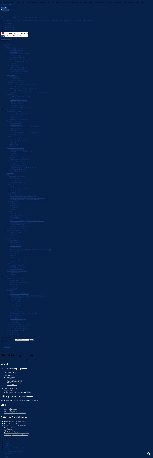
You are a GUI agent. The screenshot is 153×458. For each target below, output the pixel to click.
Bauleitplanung (15, 56)
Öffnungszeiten (15, 129)
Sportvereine (14, 207)
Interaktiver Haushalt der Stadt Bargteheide (24, 132)
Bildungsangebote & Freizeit (16, 177)
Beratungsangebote (13, 240)
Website (12, 385)
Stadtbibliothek (15, 179)
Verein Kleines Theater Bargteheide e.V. (23, 196)
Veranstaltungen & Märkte (15, 330)
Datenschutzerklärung (8, 4)
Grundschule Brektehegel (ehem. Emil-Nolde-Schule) (27, 221)
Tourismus (13, 234)
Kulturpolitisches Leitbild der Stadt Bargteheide (25, 84)
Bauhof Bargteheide (16, 50)
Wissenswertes (15, 79)
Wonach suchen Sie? (7, 339)
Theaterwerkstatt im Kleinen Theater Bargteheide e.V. (27, 198)
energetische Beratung (17, 163)
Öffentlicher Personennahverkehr (21, 102)
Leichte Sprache (6, 39)
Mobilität (10, 94)
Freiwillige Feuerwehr (17, 265)
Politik (9, 136)
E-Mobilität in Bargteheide (18, 100)
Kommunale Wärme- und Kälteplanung (23, 167)
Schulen (9, 211)
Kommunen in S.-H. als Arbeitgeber (15, 425)
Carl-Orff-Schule (15, 217)
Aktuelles (7, 277)
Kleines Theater (12, 194)
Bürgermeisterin (15, 123)
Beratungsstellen (15, 242)
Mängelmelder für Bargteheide (20, 107)
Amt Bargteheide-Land (11, 423)
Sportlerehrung (15, 209)
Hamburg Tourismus (17, 236)
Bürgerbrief (14, 288)
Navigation (16, 301)
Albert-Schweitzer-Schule (18, 213)
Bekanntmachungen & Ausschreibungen (20, 325)
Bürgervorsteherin (16, 146)
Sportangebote (12, 202)
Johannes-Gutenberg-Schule (19, 227)
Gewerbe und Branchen (18, 69)
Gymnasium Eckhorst (17, 225)
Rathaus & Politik (9, 109)
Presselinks (13, 286)
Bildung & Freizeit (9, 175)
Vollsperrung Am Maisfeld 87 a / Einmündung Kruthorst (19, 17)
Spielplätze (13, 275)
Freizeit (15, 309)
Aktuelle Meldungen (16, 280)
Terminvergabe (15, 131)
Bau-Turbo (13, 63)
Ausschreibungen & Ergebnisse (20, 328)
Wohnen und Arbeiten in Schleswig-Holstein (24, 313)
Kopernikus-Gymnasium (18, 228)
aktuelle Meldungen (16, 190)
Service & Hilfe (11, 290)
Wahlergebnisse (15, 284)
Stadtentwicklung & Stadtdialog (20, 59)
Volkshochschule (15, 180)
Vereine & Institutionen (17, 261)
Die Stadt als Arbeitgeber (18, 319)
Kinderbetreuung (15, 273)
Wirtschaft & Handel (13, 65)
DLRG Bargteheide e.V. (17, 267)
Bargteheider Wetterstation (19, 292)
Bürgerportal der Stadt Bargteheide (21, 113)
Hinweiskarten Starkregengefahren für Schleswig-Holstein (28, 296)
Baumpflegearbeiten (16, 171)
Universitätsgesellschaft (17, 182)
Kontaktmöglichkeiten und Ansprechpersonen (25, 127)
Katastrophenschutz (16, 269)
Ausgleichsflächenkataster (18, 150)
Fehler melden (8, 453)
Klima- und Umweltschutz (15, 148)
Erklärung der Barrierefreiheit (13, 451)
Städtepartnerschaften (17, 81)
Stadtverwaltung (15, 125)
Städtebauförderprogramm (19, 61)
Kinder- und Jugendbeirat (18, 140)
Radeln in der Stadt (16, 104)
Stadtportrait (11, 75)
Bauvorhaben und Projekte (19, 58)
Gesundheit (14, 253)
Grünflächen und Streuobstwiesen (21, 152)
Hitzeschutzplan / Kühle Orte (19, 294)
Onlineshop (14, 186)
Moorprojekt (14, 154)
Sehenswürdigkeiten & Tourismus (18, 230)
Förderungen (14, 155)
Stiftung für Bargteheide (18, 259)
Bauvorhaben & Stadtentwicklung (18, 54)
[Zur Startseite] (14, 37)
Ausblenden (4, 7)
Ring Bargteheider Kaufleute (19, 71)
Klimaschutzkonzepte (17, 157)
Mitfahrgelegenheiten (17, 106)
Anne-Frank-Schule (16, 215)
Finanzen (10, 173)
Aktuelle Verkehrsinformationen (20, 96)
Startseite (7, 44)
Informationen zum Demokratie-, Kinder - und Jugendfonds (29, 92)
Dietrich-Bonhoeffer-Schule (19, 219)
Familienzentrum (15, 246)
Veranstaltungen (15, 332)
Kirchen (12, 257)
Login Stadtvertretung (11, 411)
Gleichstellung (14, 248)
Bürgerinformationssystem (18, 138)
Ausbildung (13, 317)
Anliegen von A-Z (15, 115)
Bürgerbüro (17, 305)
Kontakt (6, 443)
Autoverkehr (14, 98)
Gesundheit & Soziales (14, 252)
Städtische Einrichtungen (15, 48)
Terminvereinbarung (10, 388)
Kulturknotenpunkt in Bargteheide (21, 90)
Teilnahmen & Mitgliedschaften (20, 159)
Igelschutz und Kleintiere (18, 169)
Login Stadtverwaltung (11, 409)
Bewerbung (14, 323)
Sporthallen (14, 204)
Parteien (13, 142)
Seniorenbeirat (15, 144)
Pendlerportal (8, 429)
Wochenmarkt (14, 334)
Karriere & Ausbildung (14, 315)
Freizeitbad (10, 184)
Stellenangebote (15, 321)
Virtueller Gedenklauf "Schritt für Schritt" (23, 88)
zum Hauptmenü (9, 26)
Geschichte (13, 77)
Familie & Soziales (9, 238)
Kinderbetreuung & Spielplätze (17, 271)
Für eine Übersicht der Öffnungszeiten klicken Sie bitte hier (20, 400)
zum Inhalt (7, 24)
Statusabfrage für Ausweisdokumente (16, 435)
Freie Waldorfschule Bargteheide (20, 223)
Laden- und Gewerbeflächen (19, 67)
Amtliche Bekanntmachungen (19, 282)
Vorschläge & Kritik (16, 134)
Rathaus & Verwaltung (14, 121)
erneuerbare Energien (17, 161)
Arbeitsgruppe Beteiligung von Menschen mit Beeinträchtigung (30, 250)
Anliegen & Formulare (14, 111)
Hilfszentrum (11, 263)
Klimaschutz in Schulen (17, 165)
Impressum (7, 445)
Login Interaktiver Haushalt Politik (15, 413)
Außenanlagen (15, 205)
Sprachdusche (15, 86)
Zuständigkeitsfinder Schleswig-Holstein (16, 433)
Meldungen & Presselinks (15, 278)
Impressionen (14, 192)
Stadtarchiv (14, 52)
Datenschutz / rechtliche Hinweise (15, 447)
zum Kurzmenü (9, 27)
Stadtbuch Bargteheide (17, 298)
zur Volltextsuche (9, 29)
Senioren (13, 255)
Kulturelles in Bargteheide (15, 82)
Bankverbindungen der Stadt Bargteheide (17, 392)
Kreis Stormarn (9, 427)
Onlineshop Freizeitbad (21, 188)
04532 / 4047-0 (14, 381)
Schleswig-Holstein (10, 431)
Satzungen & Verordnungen (19, 119)
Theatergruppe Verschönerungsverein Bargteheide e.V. (28, 200)
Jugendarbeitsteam (16, 244)
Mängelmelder (8, 449)
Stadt (5, 46)
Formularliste (14, 117)
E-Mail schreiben (14, 383)
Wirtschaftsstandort (16, 73)
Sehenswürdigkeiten (16, 232)
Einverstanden (4, 9)
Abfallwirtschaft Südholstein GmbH (15, 421)
